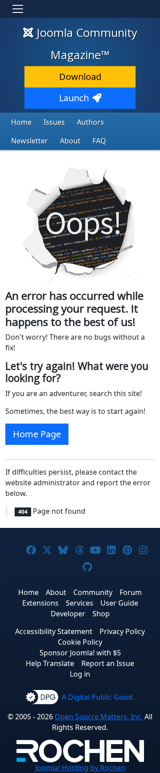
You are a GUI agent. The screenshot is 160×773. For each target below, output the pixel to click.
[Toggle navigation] (17, 9)
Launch (74, 98)
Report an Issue (107, 663)
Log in (80, 674)
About (70, 141)
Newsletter (29, 141)
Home (21, 122)
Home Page (37, 434)
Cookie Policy (80, 642)
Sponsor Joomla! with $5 (80, 653)
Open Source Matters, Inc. (99, 716)
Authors (90, 122)
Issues (54, 122)
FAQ (99, 141)
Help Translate (50, 663)
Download (80, 77)
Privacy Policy (122, 631)
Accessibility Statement (53, 631)
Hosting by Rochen (80, 768)
